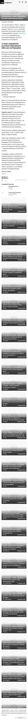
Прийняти (20, 717)
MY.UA (2, 2)
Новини (8, 3)
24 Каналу (15, 29)
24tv (6, 180)
